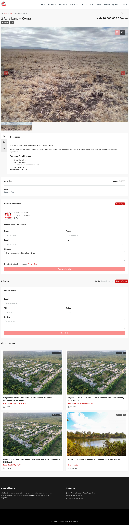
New (12, 22)
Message (7, 249)
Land (11, 13)
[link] (32, 372)
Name (6, 231)
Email (6, 240)
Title (5, 308)
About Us (84, 4)
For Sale (51, 4)
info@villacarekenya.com (75, 498)
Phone (68, 231)
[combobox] (95, 244)
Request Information (64, 269)
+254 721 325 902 (23, 215)
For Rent (62, 4)
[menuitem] (119, 4)
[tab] (117, 32)
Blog (91, 4)
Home (43, 4)
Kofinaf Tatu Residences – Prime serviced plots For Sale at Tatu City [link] (94, 459)
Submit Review (65, 333)
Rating (68, 308)
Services (72, 4)
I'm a (67, 240)
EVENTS (107, 4)
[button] (119, 13)
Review (7, 317)
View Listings (120, 204)
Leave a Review (121, 281)
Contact (98, 4)
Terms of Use (32, 264)
